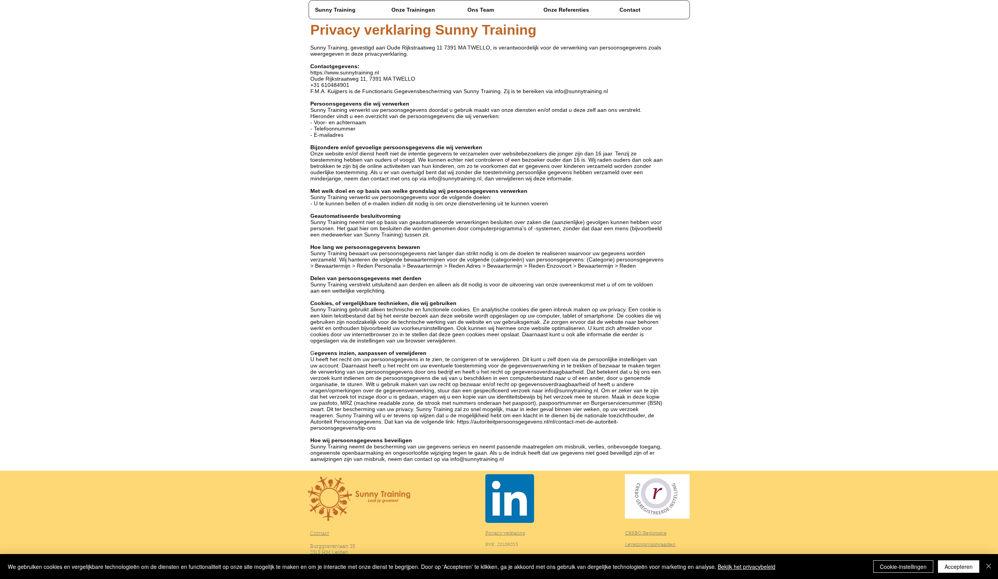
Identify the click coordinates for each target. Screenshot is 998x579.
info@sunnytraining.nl (581, 91)
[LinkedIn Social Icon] (509, 498)
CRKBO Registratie (646, 533)
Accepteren (959, 566)
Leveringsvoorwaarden (650, 544)
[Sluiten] (988, 566)
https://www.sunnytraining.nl (344, 72)
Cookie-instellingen (903, 566)
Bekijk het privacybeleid (746, 566)
